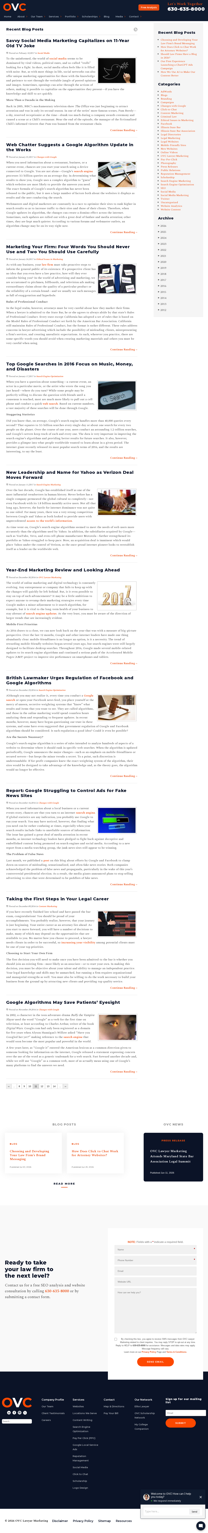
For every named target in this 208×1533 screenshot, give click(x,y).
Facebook (166, 124)
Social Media (43, 53)
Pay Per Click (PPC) (84, 1438)
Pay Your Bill (111, 1413)
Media (119, 16)
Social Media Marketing (175, 195)
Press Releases (169, 167)
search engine (83, 171)
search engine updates (41, 613)
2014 (162, 298)
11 (36, 1086)
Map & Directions (114, 1406)
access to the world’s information (49, 521)
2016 (162, 286)
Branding (166, 99)
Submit (180, 1423)
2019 (162, 268)
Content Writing (82, 1420)
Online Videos (169, 152)
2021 (162, 256)
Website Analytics (171, 206)
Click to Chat (80, 1474)
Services (54, 16)
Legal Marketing (170, 138)
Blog (106, 16)
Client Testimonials (53, 1413)
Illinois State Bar (171, 127)
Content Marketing (48, 906)
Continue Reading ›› (123, 130)
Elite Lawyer (142, 1406)
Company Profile (53, 1399)
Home (7, 16)
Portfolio (70, 16)
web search (50, 404)
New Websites (169, 149)
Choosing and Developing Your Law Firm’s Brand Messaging (179, 41)
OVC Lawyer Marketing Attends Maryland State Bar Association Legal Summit (172, 1156)
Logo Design (80, 1487)
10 (29, 1086)
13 (48, 1086)
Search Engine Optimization (49, 376)
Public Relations (170, 170)
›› (65, 1086)
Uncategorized (169, 202)
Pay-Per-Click (169, 159)
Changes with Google (46, 157)
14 (54, 1086)
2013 (162, 304)
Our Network (143, 1399)
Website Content (171, 209)
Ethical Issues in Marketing (49, 259)
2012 (162, 310)
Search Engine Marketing (48, 484)
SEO (163, 188)
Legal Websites (170, 142)
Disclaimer (60, 1521)
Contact (134, 16)
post (46, 860)
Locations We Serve (85, 1413)
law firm (47, 264)
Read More (64, 1183)
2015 (162, 292)
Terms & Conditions (176, 1352)
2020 (162, 262)
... (14, 1086)
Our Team (37, 16)
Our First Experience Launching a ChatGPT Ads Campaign (177, 64)
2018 (162, 274)
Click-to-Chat (169, 109)
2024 (162, 238)
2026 (162, 226)
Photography (168, 163)
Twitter (165, 199)
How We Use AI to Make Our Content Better (178, 73)
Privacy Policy (149, 1352)
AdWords (166, 92)
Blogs (164, 95)
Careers (46, 1420)
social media (58, 58)
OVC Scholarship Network (145, 1415)
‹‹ (9, 1086)
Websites (78, 1406)
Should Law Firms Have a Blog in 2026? (179, 56)
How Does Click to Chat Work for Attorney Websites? (178, 48)
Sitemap (104, 1521)
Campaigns (167, 102)
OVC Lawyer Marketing (50, 577)
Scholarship (168, 177)
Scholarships (90, 16)
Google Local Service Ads (85, 1447)
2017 (162, 280)
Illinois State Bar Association (178, 131)
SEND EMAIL (155, 1362)
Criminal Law (169, 117)
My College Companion (142, 1426)
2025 (162, 232)
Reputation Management (175, 174)
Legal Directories (171, 134)
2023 (162, 244)
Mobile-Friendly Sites (173, 145)
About (21, 16)
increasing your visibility (78, 942)
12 (42, 1086)
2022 (162, 250)
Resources (124, 1521)
